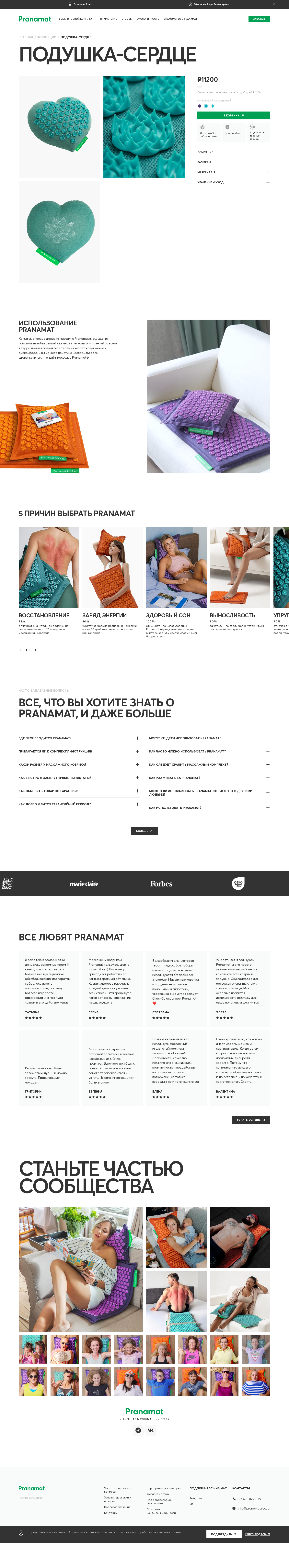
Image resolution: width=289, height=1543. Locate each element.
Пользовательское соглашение (159, 1501)
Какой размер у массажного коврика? (52, 764)
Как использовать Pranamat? (175, 808)
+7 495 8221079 (249, 1499)
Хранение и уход (210, 182)
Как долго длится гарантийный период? (55, 804)
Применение (108, 18)
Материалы (206, 172)
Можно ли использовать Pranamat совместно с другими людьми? (200, 792)
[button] (35, 650)
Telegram (196, 1498)
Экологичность (148, 18)
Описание (205, 152)
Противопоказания (117, 1507)
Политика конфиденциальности (161, 1511)
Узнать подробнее (257, 1534)
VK (191, 1504)
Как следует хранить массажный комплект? (188, 764)
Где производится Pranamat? (45, 738)
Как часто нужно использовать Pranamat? (187, 751)
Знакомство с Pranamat (180, 18)
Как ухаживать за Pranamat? (174, 778)
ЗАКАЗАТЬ (259, 18)
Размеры (204, 162)
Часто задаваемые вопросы (117, 1489)
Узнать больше (248, 1120)
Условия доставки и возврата (117, 1499)
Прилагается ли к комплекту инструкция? (55, 751)
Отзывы (126, 18)
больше (142, 831)
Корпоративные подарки (164, 1488)
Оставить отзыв (158, 1494)
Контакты (110, 1513)
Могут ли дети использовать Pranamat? (185, 738)
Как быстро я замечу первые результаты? (55, 778)
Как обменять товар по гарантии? (48, 791)
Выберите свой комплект (76, 18)
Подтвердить (221, 1534)
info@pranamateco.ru (254, 1508)
